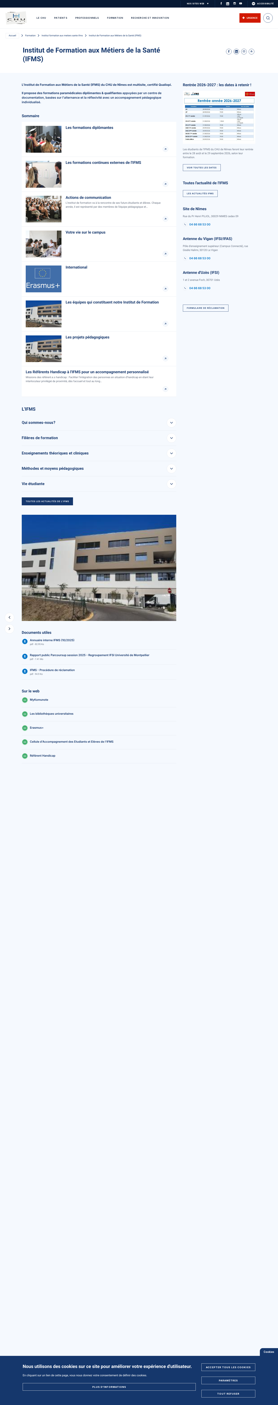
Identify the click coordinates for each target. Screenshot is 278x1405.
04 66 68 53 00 (199, 224)
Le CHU (41, 17)
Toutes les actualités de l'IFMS (47, 501)
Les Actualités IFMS (200, 193)
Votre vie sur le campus (86, 232)
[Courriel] (244, 51)
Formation (115, 17)
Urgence (252, 17)
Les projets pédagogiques (87, 337)
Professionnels (87, 17)
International (76, 267)
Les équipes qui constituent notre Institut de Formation (112, 302)
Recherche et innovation (150, 17)
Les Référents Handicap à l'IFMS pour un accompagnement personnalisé (87, 372)
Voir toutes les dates (202, 167)
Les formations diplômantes (89, 127)
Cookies (269, 1351)
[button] (9, 617)
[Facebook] (229, 51)
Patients (60, 17)
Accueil (12, 35)
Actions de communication (88, 197)
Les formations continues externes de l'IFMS (103, 162)
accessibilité (265, 3)
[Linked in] (236, 51)
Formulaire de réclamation (206, 308)
